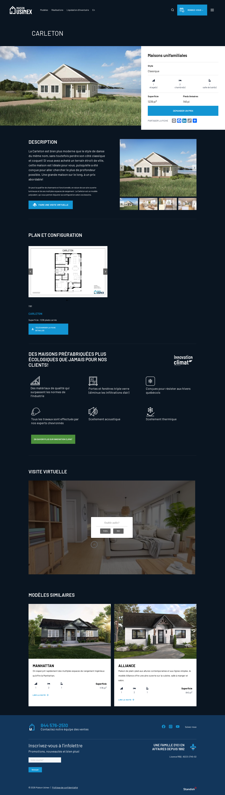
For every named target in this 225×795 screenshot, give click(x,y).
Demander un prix (183, 110)
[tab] (67, 300)
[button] (129, 204)
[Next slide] (194, 168)
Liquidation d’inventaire (78, 10)
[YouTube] (177, 726)
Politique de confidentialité (65, 787)
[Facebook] (163, 726)
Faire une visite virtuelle (53, 204)
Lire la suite (39, 695)
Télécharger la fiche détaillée (45, 329)
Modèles (44, 10)
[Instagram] (170, 726)
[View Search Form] (172, 10)
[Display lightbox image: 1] (158, 168)
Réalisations (57, 10)
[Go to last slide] (122, 168)
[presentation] (70, 631)
